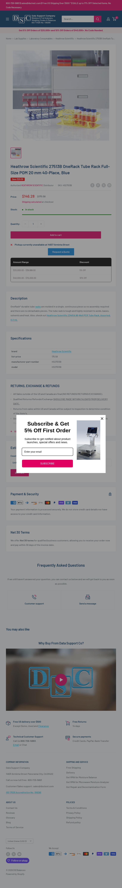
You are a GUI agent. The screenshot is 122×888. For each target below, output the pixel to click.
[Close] (102, 418)
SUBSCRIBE (47, 463)
